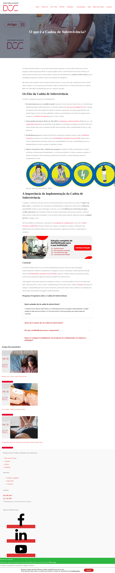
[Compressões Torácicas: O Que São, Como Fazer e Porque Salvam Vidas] (20, 427)
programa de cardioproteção (64, 223)
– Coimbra (6, 461)
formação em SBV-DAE (29, 226)
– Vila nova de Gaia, (10, 458)
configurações (75, 571)
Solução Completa (13, 478)
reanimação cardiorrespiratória (69, 121)
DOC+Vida (53, 7)
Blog (89, 7)
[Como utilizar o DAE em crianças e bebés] (20, 394)
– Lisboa (6, 464)
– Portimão (6, 467)
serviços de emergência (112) (76, 107)
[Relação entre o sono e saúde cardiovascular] (20, 361)
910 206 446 (7, 495)
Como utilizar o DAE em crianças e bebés (13, 409)
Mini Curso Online (98, 7)
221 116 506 (7, 498)
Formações (70, 7)
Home (37, 7)
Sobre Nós (45, 7)
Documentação (81, 7)
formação (80, 284)
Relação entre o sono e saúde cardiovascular (14, 376)
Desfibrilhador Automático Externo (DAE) (67, 138)
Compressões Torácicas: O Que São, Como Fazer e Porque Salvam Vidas (22, 442)
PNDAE (61, 7)
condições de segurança (41, 116)
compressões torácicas (33, 124)
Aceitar (89, 570)
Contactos (109, 7)
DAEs (84, 223)
